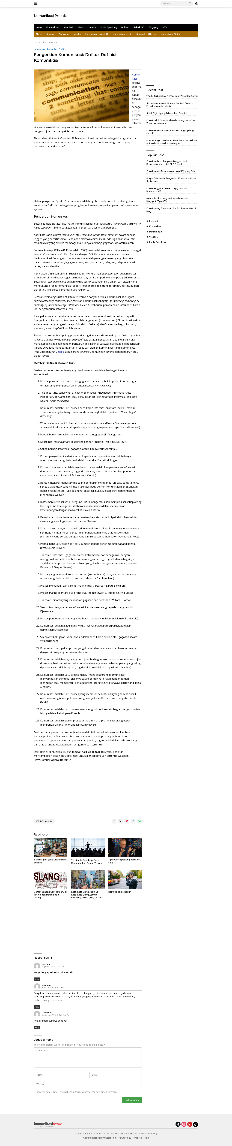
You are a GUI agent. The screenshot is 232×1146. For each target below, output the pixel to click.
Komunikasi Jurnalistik (97, 34)
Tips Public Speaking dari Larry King (124, 861)
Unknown (46, 984)
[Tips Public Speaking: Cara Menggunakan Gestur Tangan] (88, 847)
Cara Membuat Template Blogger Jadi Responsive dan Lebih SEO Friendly (166, 163)
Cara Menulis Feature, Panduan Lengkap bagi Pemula (170, 132)
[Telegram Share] (133, 821)
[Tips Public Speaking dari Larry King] (125, 847)
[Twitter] (178, 1124)
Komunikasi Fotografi (119, 891)
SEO (164, 27)
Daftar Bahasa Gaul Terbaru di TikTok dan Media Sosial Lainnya (50, 894)
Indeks (77, 34)
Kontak (50, 34)
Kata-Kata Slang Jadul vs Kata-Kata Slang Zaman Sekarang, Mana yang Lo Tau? (87, 894)
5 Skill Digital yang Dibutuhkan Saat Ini (50, 861)
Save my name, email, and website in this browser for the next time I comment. (77, 1091)
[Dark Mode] (196, 3)
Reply (37, 979)
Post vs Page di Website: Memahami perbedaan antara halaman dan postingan (171, 142)
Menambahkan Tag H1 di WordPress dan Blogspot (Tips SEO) (167, 200)
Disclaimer (64, 34)
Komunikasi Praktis (50, 15)
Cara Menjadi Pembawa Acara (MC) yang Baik (170, 171)
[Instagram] (183, 1124)
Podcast (153, 221)
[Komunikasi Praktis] (48, 1124)
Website (153, 236)
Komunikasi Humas (147, 34)
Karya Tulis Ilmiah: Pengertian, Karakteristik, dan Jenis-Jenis (171, 180)
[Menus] (36, 3)
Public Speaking (109, 27)
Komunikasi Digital (170, 34)
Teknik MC (139, 27)
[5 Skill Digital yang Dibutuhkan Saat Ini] (50, 847)
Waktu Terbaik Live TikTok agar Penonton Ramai (172, 96)
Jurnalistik (68, 27)
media (61, 351)
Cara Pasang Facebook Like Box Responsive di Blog (171, 210)
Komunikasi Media (122, 34)
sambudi (46, 964)
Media (81, 27)
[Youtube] (189, 1124)
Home (39, 27)
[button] (190, 3)
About (39, 34)
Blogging (153, 27)
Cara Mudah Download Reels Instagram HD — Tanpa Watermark (170, 122)
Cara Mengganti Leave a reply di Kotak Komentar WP (167, 190)
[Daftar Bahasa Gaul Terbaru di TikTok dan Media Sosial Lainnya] (50, 879)
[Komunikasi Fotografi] (125, 879)
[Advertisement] (120, 15)
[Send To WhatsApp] (139, 821)
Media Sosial (155, 231)
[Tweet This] (120, 821)
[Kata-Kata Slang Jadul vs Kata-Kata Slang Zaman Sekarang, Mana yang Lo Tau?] (88, 879)
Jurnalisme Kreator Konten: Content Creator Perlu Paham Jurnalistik (169, 105)
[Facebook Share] (114, 821)
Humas (92, 27)
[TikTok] (195, 1124)
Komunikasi (52, 27)
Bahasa (125, 27)
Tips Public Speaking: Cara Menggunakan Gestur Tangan (86, 862)
